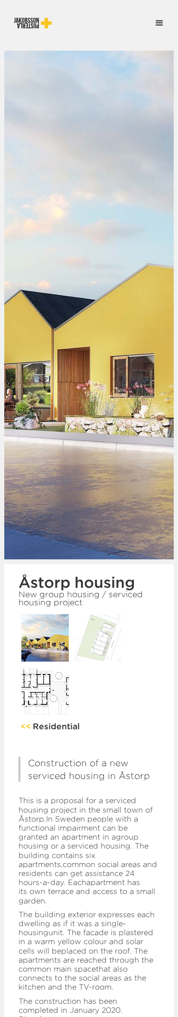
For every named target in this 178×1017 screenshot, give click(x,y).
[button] (159, 23)
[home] (28, 23)
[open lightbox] (45, 638)
